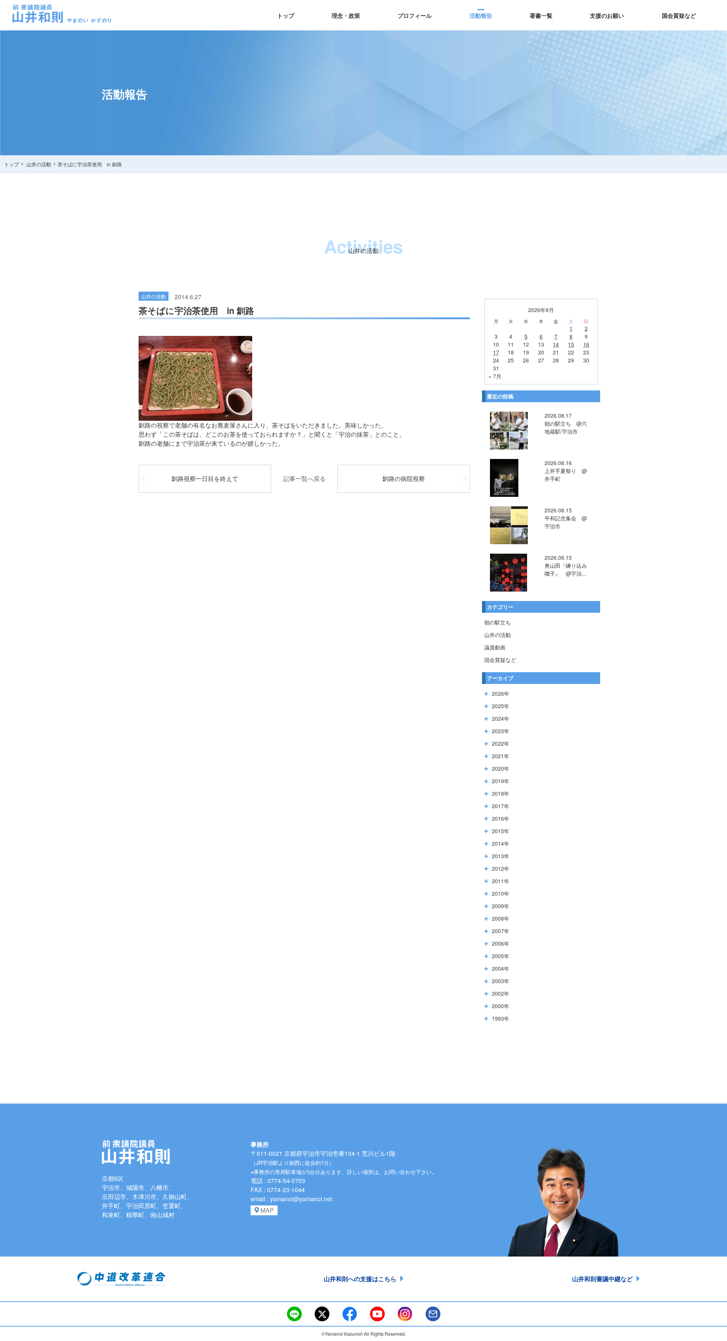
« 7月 (494, 376)
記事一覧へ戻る (304, 478)
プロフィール (415, 15)
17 (496, 352)
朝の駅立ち (497, 622)
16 (586, 344)
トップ (285, 15)
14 (556, 344)
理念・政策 (346, 15)
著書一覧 (541, 15)
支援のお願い (607, 15)
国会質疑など (679, 15)
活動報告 (481, 15)
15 (571, 344)
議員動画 (494, 647)
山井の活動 (497, 634)
